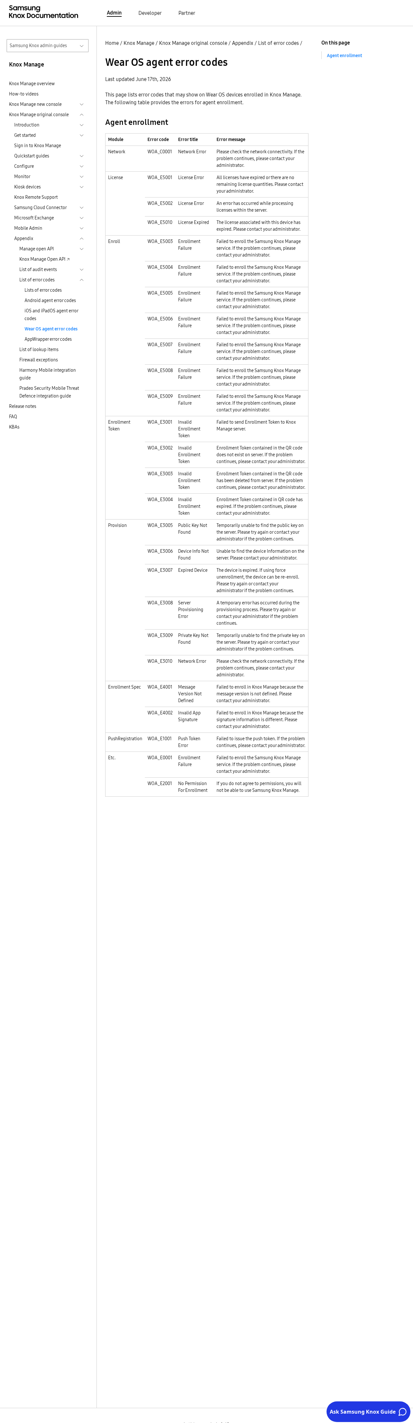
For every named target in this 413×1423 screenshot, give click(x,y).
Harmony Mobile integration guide (47, 374)
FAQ (13, 416)
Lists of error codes (43, 290)
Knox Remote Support (36, 197)
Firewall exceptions (38, 360)
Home (112, 42)
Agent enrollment (344, 55)
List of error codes (278, 42)
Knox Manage (139, 42)
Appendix (242, 42)
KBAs (14, 427)
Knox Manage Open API (42, 259)
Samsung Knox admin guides (38, 45)
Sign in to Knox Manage (37, 145)
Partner (186, 12)
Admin (114, 12)
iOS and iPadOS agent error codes (51, 315)
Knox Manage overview (32, 83)
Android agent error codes (50, 300)
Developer (150, 12)
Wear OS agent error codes (51, 329)
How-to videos (23, 94)
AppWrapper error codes (48, 339)
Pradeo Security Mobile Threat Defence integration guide (49, 392)
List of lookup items (38, 349)
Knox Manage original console (193, 42)
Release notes (22, 406)
